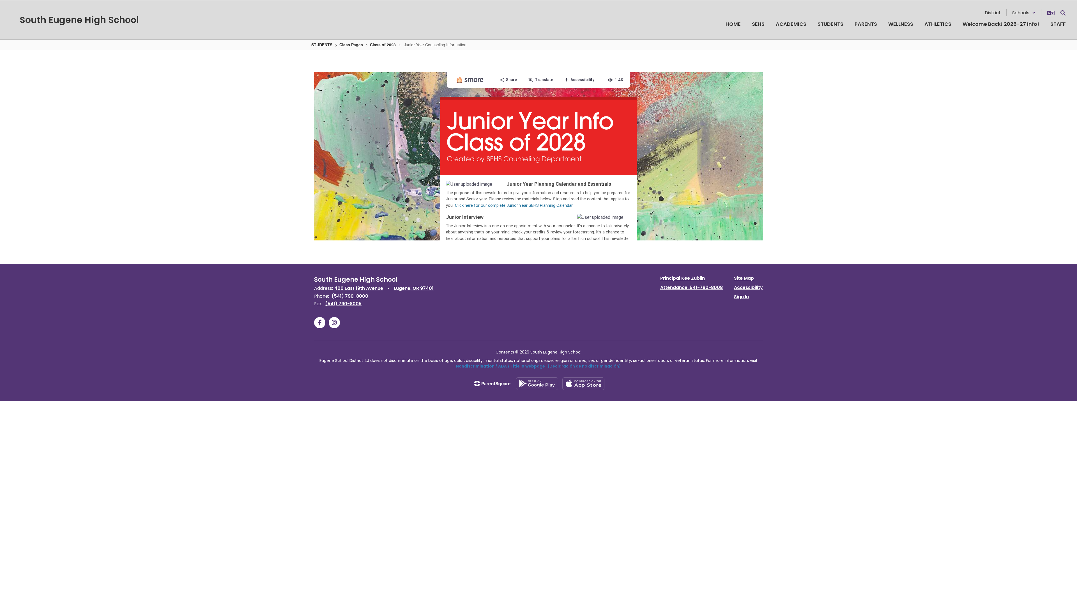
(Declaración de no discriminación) (584, 366)
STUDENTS (321, 44)
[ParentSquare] (492, 383)
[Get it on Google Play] (537, 383)
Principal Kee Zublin (682, 278)
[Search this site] (1063, 13)
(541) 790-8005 (343, 303)
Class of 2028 (383, 44)
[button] (1023, 12)
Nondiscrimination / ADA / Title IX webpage (500, 366)
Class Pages (351, 44)
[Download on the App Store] (583, 383)
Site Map (744, 278)
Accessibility (748, 287)
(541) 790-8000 (350, 296)
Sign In (741, 296)
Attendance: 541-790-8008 (691, 287)
